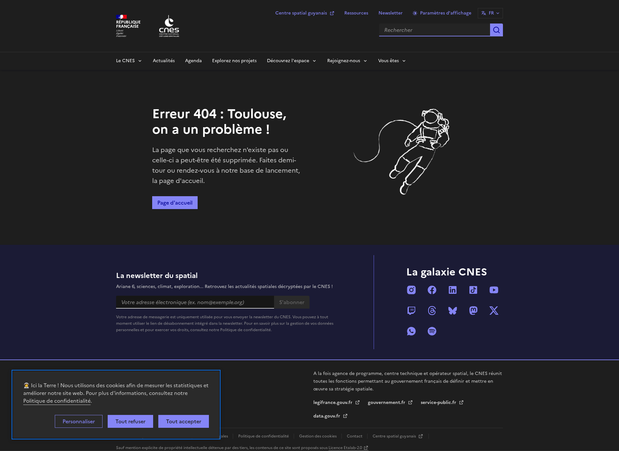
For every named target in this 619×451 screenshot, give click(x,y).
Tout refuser (130, 421)
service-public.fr (439, 402)
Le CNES (125, 60)
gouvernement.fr (387, 402)
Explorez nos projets (234, 60)
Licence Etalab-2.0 (345, 448)
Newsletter (390, 13)
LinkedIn (452, 290)
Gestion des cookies (318, 436)
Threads (432, 310)
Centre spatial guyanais (301, 13)
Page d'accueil (174, 202)
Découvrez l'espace (288, 60)
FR (491, 13)
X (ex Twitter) (494, 310)
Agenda (193, 60)
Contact (355, 436)
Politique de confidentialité (57, 401)
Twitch (411, 310)
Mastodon (473, 310)
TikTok (473, 290)
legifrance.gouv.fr (333, 402)
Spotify (432, 331)
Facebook (432, 290)
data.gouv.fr (327, 416)
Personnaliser (79, 421)
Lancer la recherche (496, 30)
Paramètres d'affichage (445, 13)
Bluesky (452, 310)
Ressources (356, 13)
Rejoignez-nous (343, 60)
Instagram (411, 290)
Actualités (164, 60)
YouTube (494, 290)
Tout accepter (183, 421)
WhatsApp (411, 331)
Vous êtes (388, 60)
